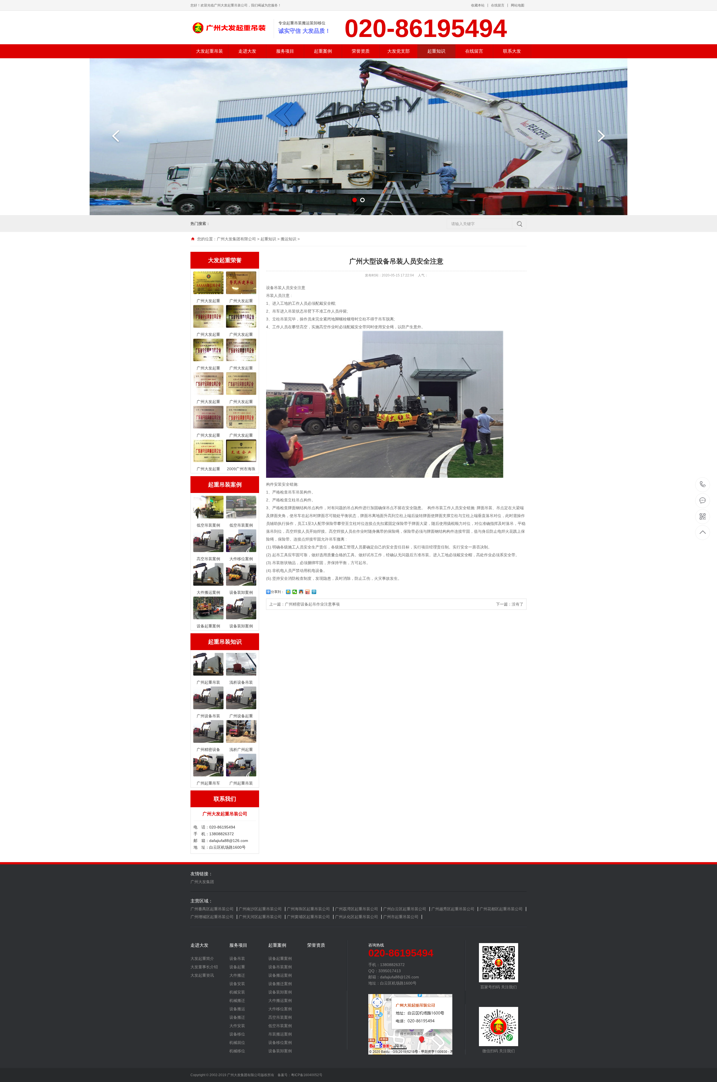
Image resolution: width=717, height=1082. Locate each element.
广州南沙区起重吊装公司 (260, 909)
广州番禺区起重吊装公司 (212, 909)
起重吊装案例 (225, 484)
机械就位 (237, 1042)
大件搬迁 (237, 975)
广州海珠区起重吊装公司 (308, 909)
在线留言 (497, 5)
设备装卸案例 (280, 992)
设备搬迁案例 (280, 984)
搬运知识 (288, 239)
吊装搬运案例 (280, 1034)
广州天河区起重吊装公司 (260, 917)
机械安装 (237, 992)
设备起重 (237, 967)
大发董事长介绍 (204, 967)
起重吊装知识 (225, 642)
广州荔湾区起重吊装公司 (356, 909)
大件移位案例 (280, 1009)
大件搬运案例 (280, 1000)
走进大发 (247, 51)
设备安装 (237, 984)
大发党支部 (398, 51)
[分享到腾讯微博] (314, 592)
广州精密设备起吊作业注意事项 (312, 604)
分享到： (277, 592)
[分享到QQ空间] (288, 592)
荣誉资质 (361, 51)
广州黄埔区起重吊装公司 (308, 917)
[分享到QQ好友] (301, 592)
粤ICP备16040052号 (306, 1075)
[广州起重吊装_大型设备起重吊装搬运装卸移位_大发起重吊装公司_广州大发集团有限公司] (228, 27)
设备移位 (237, 1034)
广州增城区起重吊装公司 (212, 917)
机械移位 (237, 1051)
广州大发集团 (202, 881)
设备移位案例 (280, 1042)
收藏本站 (478, 5)
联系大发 (512, 51)
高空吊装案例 (280, 1017)
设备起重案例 (280, 958)
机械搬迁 (237, 1000)
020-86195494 (702, 484)
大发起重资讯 (202, 975)
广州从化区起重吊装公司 (356, 917)
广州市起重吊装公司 (400, 917)
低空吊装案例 (280, 1026)
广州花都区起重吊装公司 (501, 909)
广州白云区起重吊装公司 (404, 909)
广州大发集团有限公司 (236, 239)
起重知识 (436, 51)
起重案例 (323, 51)
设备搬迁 (237, 1017)
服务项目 (285, 51)
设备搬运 (237, 1009)
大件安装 (237, 1026)
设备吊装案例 (280, 967)
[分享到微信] (294, 592)
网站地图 (517, 5)
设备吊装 (237, 958)
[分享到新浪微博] (307, 592)
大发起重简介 (202, 958)
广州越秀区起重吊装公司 (452, 909)
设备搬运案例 (280, 975)
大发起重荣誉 (225, 260)
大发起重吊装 (209, 51)
